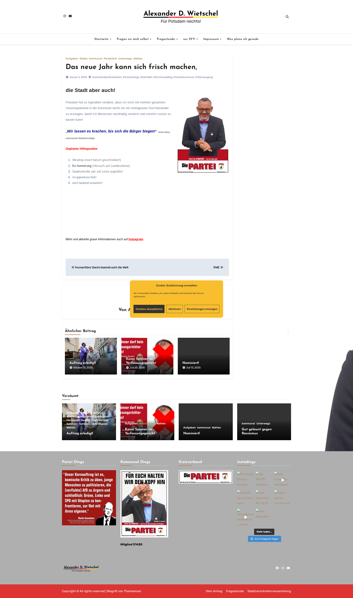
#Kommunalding (162, 77)
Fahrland (96, 413)
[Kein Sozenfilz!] (264, 517)
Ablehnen (174, 309)
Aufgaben (72, 58)
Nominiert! (190, 363)
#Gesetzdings (131, 77)
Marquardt (73, 420)
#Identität (146, 77)
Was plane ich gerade (243, 39)
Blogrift (112, 591)
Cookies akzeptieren (149, 309)
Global (84, 58)
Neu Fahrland (100, 420)
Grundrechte (147, 423)
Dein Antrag (214, 591)
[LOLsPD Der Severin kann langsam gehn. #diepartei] (245, 498)
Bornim (85, 413)
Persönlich (110, 58)
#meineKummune (183, 77)
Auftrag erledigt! (82, 363)
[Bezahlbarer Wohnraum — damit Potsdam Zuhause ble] (245, 517)
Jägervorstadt (85, 416)
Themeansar (132, 591)
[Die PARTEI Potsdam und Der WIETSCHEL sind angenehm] (264, 480)
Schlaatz (84, 424)
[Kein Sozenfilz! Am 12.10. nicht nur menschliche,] (264, 498)
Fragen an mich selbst (133, 39)
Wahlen (137, 58)
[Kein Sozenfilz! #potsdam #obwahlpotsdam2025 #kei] (282, 480)
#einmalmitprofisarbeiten (107, 77)
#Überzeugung (204, 77)
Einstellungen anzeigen (202, 309)
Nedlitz (85, 420)
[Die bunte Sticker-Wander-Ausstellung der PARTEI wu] (245, 480)
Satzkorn (72, 424)
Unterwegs (125, 58)
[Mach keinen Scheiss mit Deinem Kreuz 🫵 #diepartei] (282, 498)
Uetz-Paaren (99, 424)
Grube (70, 416)
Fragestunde (166, 39)
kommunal (95, 58)
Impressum (211, 39)
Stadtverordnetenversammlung (269, 591)
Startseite (102, 39)
